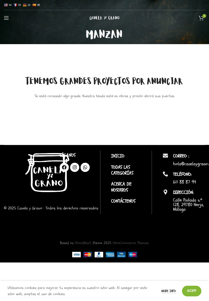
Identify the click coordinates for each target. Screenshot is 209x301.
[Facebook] (64, 167)
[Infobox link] (130, 156)
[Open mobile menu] (6, 18)
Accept (191, 291)
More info (169, 291)
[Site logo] (105, 17)
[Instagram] (74, 167)
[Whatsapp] (85, 167)
